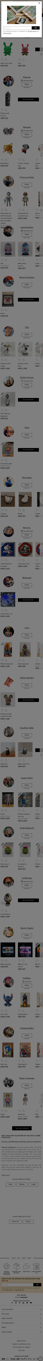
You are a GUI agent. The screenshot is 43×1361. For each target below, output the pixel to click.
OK (36, 28)
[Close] (39, 3)
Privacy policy (32, 31)
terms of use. (7, 33)
